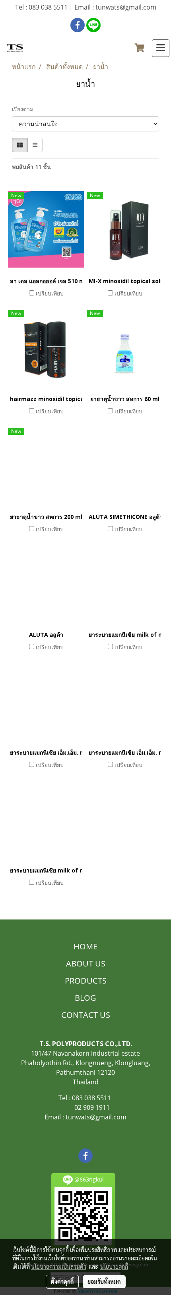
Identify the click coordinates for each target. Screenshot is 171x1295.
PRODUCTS (86, 980)
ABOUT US (85, 963)
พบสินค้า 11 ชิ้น (31, 166)
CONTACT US (85, 1014)
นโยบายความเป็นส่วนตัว (58, 1266)
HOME (85, 946)
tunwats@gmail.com (96, 1117)
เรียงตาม (25, 109)
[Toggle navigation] (160, 48)
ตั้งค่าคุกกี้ (62, 1281)
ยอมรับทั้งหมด (104, 1281)
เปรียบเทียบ (50, 293)
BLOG (85, 997)
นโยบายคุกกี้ (114, 1266)
